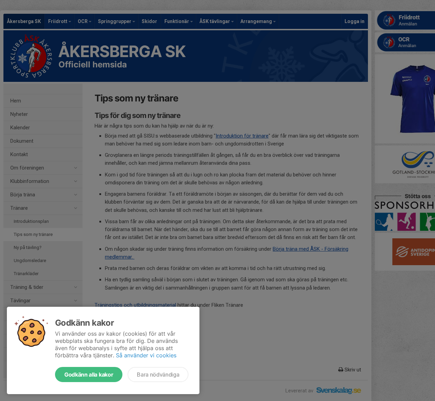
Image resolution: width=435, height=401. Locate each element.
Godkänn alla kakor (88, 374)
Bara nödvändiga (158, 374)
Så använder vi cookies (146, 355)
